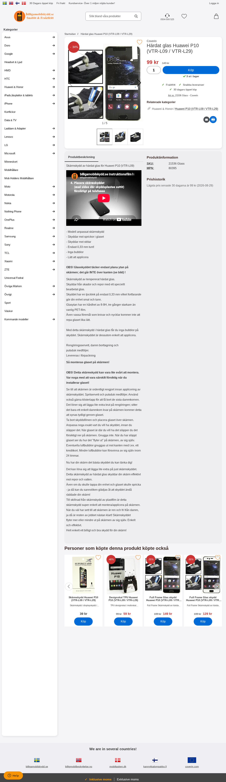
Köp (191, 70)
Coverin (152, 41)
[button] (139, 83)
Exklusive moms (128, 779)
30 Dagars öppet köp (41, 3)
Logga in (214, 3)
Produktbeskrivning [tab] (81, 157)
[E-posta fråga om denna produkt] (206, 120)
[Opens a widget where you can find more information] (13, 775)
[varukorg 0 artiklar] (217, 16)
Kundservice (75, 3)
